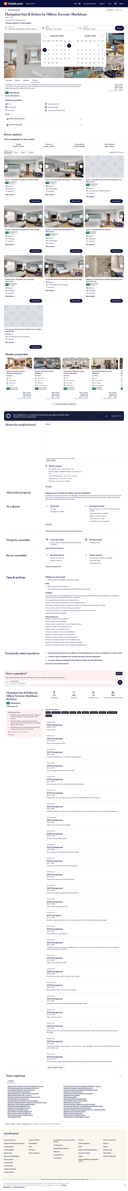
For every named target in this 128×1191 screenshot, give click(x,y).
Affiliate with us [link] (58, 1145)
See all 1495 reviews (55, 1067)
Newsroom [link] (57, 1151)
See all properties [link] (14, 10)
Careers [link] (105, 1146)
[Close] (125, 1185)
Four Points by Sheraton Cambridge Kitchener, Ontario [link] (82, 1086)
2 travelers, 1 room (89, 29)
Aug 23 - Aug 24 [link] (48, 146)
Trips (109, 4)
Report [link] (12, 734)
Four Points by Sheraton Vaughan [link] (19, 1092)
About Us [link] (106, 1143)
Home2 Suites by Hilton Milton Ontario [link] (77, 1117)
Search (119, 28)
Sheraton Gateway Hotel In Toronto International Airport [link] (27, 1102)
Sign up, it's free (116, 416)
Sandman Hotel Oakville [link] (72, 1095)
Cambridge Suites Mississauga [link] (18, 1110)
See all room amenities (53, 566)
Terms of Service (19, 1187)
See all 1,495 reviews (12, 96)
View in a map (51, 460)
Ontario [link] (18, 1124)
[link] (119, 10)
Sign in (121, 4)
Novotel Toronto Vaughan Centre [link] (19, 1108)
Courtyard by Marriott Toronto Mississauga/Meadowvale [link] (83, 1106)
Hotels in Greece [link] (9, 1172)
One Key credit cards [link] (109, 1156)
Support (102, 4)
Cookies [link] (80, 1156)
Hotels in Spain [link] (8, 1162)
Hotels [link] (7, 1124)
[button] (53, 46)
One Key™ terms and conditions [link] (87, 1149)
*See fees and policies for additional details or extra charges (63, 531)
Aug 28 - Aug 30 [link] (79, 146)
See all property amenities (55, 548)
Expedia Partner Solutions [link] (61, 1148)
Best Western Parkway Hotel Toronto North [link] (78, 1093)
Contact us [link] (32, 1149)
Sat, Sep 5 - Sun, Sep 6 (53, 29)
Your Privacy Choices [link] (84, 1153)
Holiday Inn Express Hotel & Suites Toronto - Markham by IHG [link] (84, 1110)
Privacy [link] (80, 1146)
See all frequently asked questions (57, 663)
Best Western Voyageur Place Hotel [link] (20, 1111)
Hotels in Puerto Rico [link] (10, 1169)
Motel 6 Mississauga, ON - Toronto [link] (19, 1095)
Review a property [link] (34, 1153)
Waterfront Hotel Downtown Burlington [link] (21, 1104)
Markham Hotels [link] (26, 1124)
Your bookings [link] (33, 1143)
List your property (90, 4)
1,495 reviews (11, 706)
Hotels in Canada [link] (9, 1149)
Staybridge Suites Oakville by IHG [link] (75, 1099)
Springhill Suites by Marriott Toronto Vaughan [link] (79, 1104)
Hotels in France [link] (8, 1159)
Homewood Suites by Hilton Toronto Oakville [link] (23, 1101)
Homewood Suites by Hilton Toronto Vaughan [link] (23, 1093)
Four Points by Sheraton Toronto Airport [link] (77, 1108)
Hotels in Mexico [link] (9, 1146)
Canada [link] (12, 1124)
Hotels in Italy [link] (8, 1153)
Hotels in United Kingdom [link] (11, 1156)
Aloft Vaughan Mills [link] (70, 1097)
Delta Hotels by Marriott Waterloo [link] (19, 1113)
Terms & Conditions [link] (84, 1143)
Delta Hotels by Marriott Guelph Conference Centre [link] (25, 1086)
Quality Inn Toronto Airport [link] (73, 1092)
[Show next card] (122, 379)
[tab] (10, 1081)
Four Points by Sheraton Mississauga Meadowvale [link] (81, 1090)
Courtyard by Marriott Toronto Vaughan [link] (21, 1090)
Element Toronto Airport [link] (72, 1102)
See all (7, 114)
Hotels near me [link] (107, 1149)
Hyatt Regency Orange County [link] (18, 1099)
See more (48, 486)
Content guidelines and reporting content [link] (88, 1160)
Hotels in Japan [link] (8, 1165)
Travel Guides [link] (107, 1153)
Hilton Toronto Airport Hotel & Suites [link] (20, 1115)
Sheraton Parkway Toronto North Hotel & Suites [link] (24, 1097)
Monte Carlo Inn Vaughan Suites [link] (75, 1111)
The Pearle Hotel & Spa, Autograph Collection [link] (23, 1088)
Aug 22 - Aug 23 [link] (18, 146)
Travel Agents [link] (58, 1158)
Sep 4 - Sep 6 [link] (109, 146)
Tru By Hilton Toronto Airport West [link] (75, 1101)
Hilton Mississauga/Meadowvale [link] (19, 1106)
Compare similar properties (65, 404)
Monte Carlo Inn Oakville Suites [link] (74, 1115)
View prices (35, 201)
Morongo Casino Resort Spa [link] (73, 1113)
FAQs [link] (30, 1146)
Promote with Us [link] (58, 1154)
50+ (119, 75)
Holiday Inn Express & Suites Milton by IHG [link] (78, 1088)
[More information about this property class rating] (11, 17)
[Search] (120, 682)
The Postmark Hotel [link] (14, 1117)
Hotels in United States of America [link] (14, 1143)
